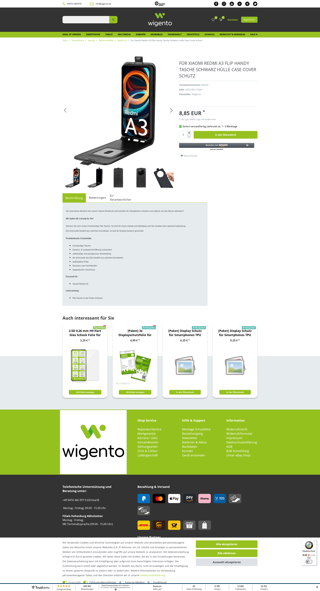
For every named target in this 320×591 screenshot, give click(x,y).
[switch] (309, 562)
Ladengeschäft (148, 455)
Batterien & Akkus (194, 442)
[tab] (74, 198)
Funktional (159, 582)
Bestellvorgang (192, 434)
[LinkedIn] (239, 3)
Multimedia (124, 34)
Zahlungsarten (148, 447)
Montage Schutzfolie (196, 429)
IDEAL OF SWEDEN (71, 34)
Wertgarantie (147, 434)
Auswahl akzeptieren (227, 562)
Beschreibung (74, 198)
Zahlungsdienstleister (102, 582)
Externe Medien (135, 582)
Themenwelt (175, 34)
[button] (216, 146)
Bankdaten (189, 447)
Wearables (157, 34)
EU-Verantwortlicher (120, 197)
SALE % (254, 34)
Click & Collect (147, 451)
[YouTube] (232, 3)
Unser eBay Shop (238, 455)
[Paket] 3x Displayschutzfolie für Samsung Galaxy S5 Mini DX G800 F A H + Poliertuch (135, 333)
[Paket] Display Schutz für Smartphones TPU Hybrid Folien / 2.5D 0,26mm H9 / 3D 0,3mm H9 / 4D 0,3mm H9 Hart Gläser (185, 333)
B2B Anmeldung (237, 451)
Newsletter (189, 438)
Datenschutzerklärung (241, 442)
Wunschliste (190, 155)
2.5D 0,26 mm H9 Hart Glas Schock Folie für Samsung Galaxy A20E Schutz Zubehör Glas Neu (85, 333)
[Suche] (113, 19)
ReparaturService (149, 429)
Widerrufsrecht (236, 429)
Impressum (234, 438)
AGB (229, 447)
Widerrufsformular (239, 434)
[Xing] (247, 3)
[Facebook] (216, 3)
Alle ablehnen (227, 553)
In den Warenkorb (225, 134)
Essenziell (74, 582)
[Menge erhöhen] (189, 133)
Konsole (209, 34)
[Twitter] (255, 3)
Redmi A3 (122, 40)
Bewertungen (97, 197)
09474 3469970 (74, 3)
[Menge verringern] (189, 137)
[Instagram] (224, 3)
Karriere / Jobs (148, 438)
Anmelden (233, 19)
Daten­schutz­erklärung (152, 575)
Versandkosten (148, 442)
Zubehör (141, 34)
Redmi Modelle (106, 40)
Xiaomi (91, 40)
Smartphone (93, 34)
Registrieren (249, 19)
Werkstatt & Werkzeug (232, 34)
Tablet (109, 34)
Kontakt (187, 451)
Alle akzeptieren (227, 544)
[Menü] (315, 541)
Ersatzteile (193, 34)
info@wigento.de (103, 3)
